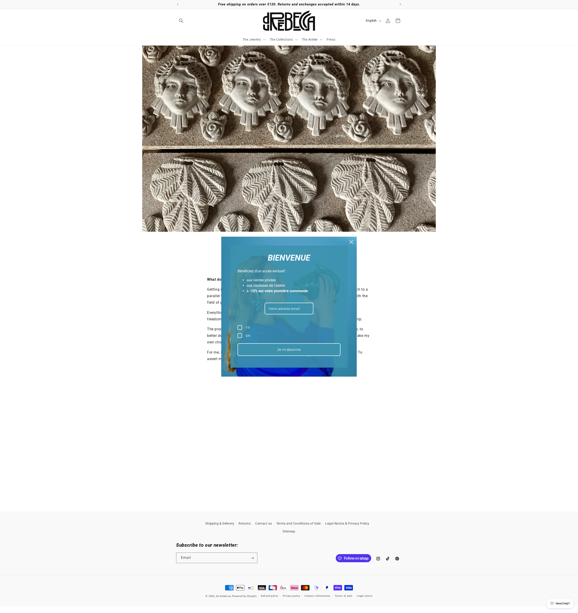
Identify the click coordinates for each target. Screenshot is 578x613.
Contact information (317, 595)
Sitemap (289, 531)
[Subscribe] (252, 558)
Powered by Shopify (244, 596)
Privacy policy (291, 595)
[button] (181, 21)
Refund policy (269, 595)
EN (248, 335)
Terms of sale (343, 595)
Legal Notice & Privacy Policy (347, 523)
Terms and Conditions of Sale (298, 523)
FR (248, 327)
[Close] (351, 241)
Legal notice (364, 595)
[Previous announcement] (178, 4)
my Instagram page (347, 471)
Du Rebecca (223, 596)
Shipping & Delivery (219, 523)
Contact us (263, 523)
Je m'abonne (289, 349)
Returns (245, 523)
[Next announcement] (400, 4)
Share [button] (216, 267)
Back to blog (292, 489)
